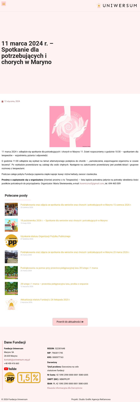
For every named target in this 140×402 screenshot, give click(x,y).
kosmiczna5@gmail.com (92, 183)
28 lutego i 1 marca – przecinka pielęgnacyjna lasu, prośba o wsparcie (54, 284)
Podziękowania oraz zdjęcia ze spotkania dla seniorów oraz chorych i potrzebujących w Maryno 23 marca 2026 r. (75, 252)
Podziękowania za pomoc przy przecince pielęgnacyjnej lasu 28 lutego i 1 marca (59, 268)
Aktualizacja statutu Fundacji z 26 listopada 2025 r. (45, 299)
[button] (3, 3)
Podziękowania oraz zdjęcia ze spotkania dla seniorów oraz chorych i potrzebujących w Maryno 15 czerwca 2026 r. (76, 204)
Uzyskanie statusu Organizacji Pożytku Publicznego (45, 236)
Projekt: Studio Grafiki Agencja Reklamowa (90, 399)
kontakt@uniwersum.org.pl (17, 359)
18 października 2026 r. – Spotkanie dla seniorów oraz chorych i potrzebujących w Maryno (64, 220)
